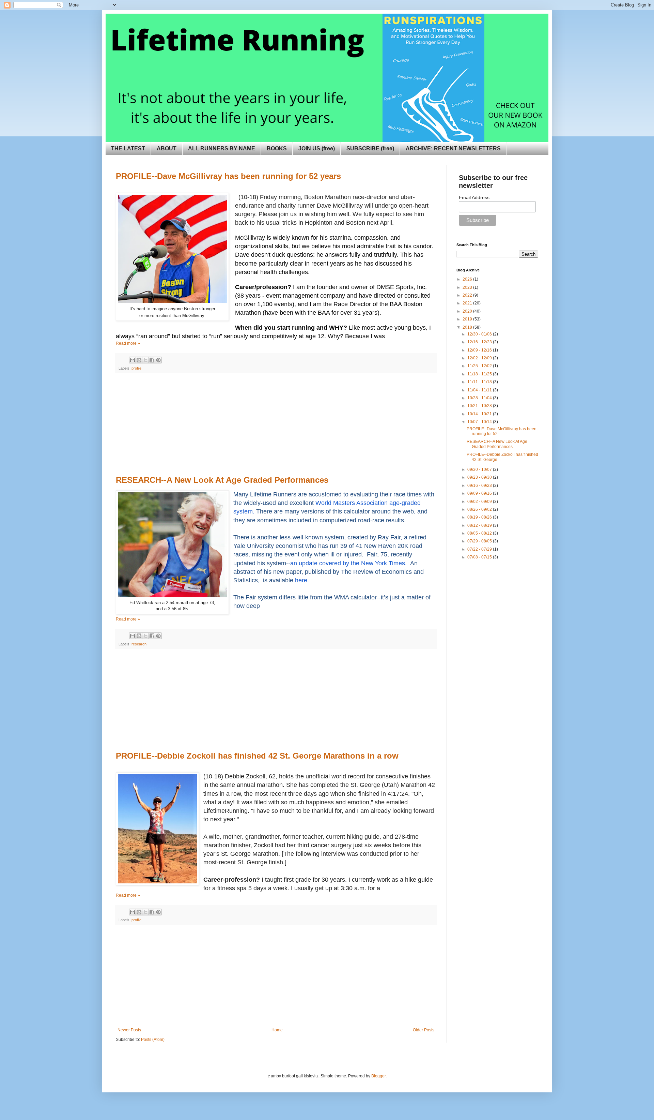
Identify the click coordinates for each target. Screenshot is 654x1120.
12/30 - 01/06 (480, 334)
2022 (468, 295)
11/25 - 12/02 (480, 365)
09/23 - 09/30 (480, 477)
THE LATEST (128, 148)
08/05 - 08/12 (480, 533)
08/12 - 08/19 (480, 525)
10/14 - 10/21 (480, 414)
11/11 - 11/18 (480, 381)
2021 (468, 303)
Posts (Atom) (153, 1039)
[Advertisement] (276, 424)
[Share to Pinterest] (158, 360)
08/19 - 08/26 (480, 517)
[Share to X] (145, 360)
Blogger (378, 1076)
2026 (468, 279)
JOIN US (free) (316, 148)
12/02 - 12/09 (480, 358)
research (138, 644)
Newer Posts (129, 1030)
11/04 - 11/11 (480, 390)
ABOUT (166, 148)
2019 (468, 319)
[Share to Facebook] (152, 360)
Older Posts (423, 1030)
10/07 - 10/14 (480, 421)
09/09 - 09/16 (480, 493)
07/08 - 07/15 (480, 557)
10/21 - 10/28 (480, 405)
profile (136, 368)
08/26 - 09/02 (480, 509)
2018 (468, 327)
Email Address (474, 197)
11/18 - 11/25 (480, 374)
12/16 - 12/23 (480, 342)
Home (277, 1030)
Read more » (128, 343)
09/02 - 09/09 (480, 501)
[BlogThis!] (139, 360)
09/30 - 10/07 (480, 469)
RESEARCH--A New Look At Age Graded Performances (497, 444)
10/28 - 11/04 (480, 397)
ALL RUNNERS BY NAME (221, 148)
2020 (468, 311)
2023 (468, 287)
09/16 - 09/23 (480, 485)
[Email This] (132, 360)
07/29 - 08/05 (480, 541)
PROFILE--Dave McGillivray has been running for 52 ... (501, 431)
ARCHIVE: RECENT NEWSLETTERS (453, 148)
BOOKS (277, 148)
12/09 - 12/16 (480, 350)
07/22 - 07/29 (480, 549)
